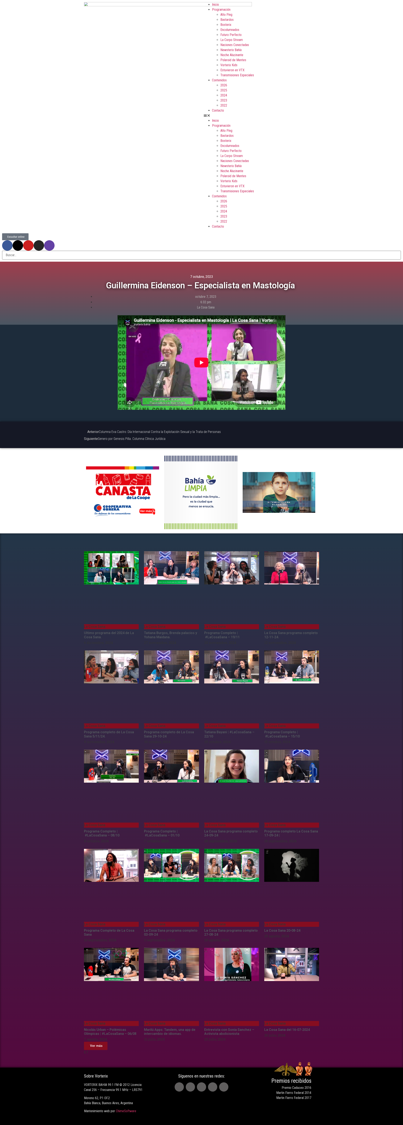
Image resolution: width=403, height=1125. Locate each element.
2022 (223, 105)
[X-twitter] (18, 245)
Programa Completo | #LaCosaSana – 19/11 (222, 635)
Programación (221, 10)
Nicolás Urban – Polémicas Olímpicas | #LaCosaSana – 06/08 (110, 1032)
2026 (223, 85)
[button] (261, 115)
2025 (223, 90)
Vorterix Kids (228, 65)
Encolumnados (229, 30)
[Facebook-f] (7, 245)
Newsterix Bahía (231, 50)
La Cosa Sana (206, 307)
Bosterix (225, 25)
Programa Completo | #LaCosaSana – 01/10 (162, 833)
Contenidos (219, 80)
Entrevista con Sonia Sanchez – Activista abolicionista (229, 1032)
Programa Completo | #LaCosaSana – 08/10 (101, 833)
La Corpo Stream (231, 40)
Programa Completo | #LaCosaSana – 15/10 (282, 734)
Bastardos (227, 20)
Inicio (215, 5)
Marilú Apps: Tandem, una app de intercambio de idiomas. (169, 1032)
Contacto (218, 110)
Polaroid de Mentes (233, 60)
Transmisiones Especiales (237, 75)
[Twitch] (49, 245)
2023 (223, 100)
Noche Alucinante (231, 55)
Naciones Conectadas (234, 45)
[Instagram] (39, 245)
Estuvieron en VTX (232, 70)
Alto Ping (226, 15)
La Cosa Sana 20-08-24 (282, 930)
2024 (223, 95)
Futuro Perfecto (231, 35)
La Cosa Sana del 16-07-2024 (287, 1030)
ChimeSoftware (126, 1111)
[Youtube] (28, 245)
